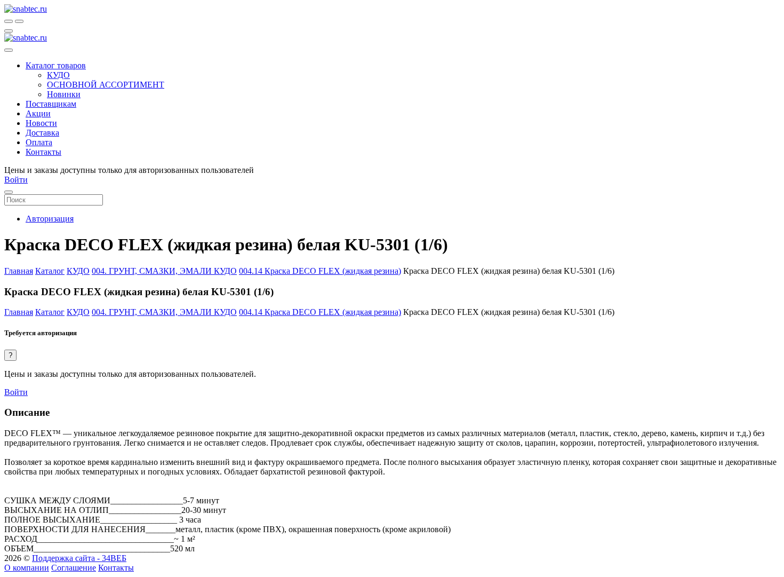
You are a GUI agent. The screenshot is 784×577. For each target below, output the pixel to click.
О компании (26, 567)
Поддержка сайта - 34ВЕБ (79, 558)
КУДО (78, 270)
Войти (16, 392)
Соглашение (73, 567)
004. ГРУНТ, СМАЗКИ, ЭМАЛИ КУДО (164, 270)
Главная (18, 270)
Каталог (50, 270)
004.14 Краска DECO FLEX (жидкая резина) (320, 270)
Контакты (116, 567)
